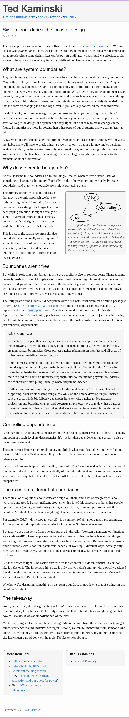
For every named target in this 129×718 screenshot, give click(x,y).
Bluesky (70, 17)
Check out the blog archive (29, 671)
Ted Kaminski (32, 8)
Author (8, 17)
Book (41, 17)
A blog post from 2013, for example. (39, 305)
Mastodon (54, 17)
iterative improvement (97, 46)
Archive (21, 17)
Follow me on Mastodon (28, 661)
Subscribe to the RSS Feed (29, 666)
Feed (32, 17)
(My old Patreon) (85, 661)
